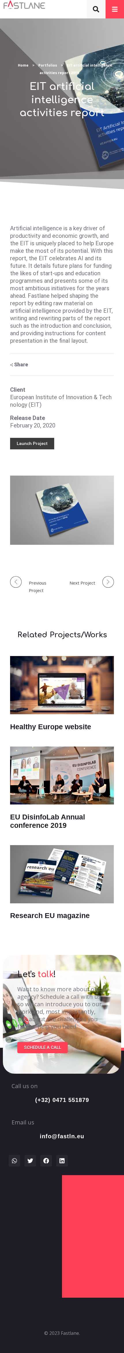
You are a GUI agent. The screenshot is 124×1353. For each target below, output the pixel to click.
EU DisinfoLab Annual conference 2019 (47, 821)
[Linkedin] (62, 1161)
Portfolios (47, 65)
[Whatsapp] (14, 1161)
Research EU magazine (50, 915)
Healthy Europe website (50, 727)
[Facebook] (46, 1161)
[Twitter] (30, 1161)
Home (23, 65)
